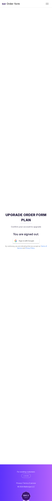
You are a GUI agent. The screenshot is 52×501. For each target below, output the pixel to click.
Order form (13, 3)
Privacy (19, 483)
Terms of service (29, 483)
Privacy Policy (29, 248)
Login (26, 476)
